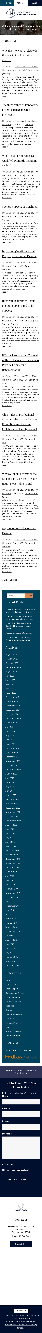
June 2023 (10, 782)
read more (7, 96)
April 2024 (10, 740)
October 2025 (11, 663)
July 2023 (9, 778)
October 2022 (11, 816)
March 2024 (10, 744)
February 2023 (12, 799)
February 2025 (12, 697)
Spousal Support (10, 324)
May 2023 (9, 787)
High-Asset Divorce (13, 1023)
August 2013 (11, 940)
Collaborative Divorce (15, 993)
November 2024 (12, 710)
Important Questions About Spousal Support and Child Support (18, 305)
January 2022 (11, 855)
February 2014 (11, 923)
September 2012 (12, 965)
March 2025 (10, 693)
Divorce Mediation (13, 1014)
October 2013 (11, 936)
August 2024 (11, 723)
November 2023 (12, 761)
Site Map (19, 1321)
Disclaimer (7, 1164)
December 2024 (12, 706)
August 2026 (11, 655)
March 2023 (10, 795)
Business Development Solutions (20, 1325)
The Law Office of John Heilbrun (24, 1315)
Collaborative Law (13, 997)
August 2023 (11, 774)
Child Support (32, 320)
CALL (36, 3)
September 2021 (12, 868)
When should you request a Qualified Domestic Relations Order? (19, 160)
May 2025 (9, 684)
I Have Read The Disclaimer (17, 1170)
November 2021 (12, 863)
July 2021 (9, 876)
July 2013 (9, 944)
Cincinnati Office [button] (21, 1244)
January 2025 (11, 701)
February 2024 (12, 748)
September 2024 (13, 718)
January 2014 (11, 927)
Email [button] (22, 3)
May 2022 (9, 838)
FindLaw (21, 1328)
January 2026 (11, 659)
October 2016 (11, 897)
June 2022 (10, 833)
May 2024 (9, 735)
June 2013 (10, 948)
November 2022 (12, 812)
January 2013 (11, 961)
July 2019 (9, 880)
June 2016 (10, 902)
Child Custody (11, 985)
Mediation (9, 1027)
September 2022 (13, 821)
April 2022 (10, 842)
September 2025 (13, 667)
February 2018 (12, 889)
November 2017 (12, 893)
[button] (7, 3)
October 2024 (11, 714)
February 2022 (12, 850)
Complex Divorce (13, 1002)
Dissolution (10, 1006)
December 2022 (12, 808)
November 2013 (12, 931)
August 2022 (11, 825)
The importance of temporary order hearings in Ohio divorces (20, 109)
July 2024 (9, 727)
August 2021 (11, 872)
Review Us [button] (21, 1310)
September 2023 (13, 770)
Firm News (10, 1019)
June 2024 (10, 731)
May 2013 (9, 953)
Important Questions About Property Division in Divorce (17, 638)
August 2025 (11, 672)
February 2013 (11, 957)
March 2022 (10, 846)
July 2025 (9, 676)
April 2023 (10, 791)
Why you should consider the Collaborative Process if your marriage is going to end (19, 478)
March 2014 (10, 919)
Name (5, 1096)
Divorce (29, 124)
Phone (5, 1121)
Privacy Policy (30, 1321)
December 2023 (12, 757)
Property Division (13, 1031)
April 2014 (9, 914)
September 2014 (12, 906)
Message (7, 1134)
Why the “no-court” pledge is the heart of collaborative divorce (19, 55)
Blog (7, 980)
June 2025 (10, 680)
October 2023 (11, 765)
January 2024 (11, 753)
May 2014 (9, 910)
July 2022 (9, 829)
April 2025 (10, 689)
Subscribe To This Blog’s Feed (18, 1050)
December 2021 (12, 859)
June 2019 (10, 885)
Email (6, 1108)
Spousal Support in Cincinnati (20, 206)
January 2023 (11, 804)
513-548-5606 (24, 1236)
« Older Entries (9, 580)
